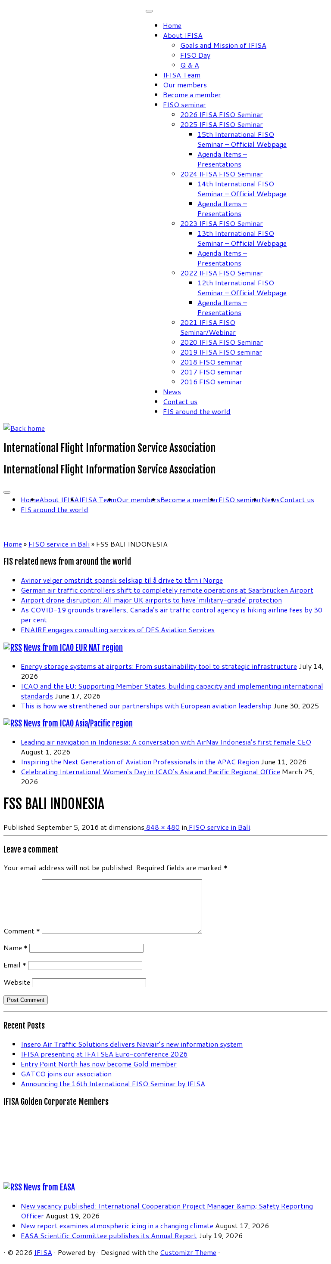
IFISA (43, 1252)
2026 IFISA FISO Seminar (221, 114)
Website (16, 982)
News (172, 391)
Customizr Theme (188, 1252)
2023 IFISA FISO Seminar (221, 223)
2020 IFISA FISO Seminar (221, 342)
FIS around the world (197, 411)
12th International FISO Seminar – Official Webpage (242, 287)
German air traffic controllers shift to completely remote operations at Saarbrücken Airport (167, 590)
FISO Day (195, 55)
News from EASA (49, 1187)
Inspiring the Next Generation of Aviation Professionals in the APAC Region (140, 761)
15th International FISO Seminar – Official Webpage (242, 139)
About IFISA (183, 35)
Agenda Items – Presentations (222, 159)
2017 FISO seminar (211, 372)
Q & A (189, 65)
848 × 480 (162, 827)
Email (14, 965)
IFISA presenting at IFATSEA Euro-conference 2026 (104, 1054)
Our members (185, 85)
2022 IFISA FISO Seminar (221, 273)
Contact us (180, 401)
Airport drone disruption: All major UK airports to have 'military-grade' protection (151, 600)
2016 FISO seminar (211, 381)
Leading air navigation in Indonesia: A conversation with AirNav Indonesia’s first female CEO (166, 742)
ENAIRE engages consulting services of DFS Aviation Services (118, 629)
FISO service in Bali (59, 544)
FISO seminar (184, 104)
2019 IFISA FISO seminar (221, 352)
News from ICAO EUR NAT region (73, 648)
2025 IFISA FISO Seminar (221, 124)
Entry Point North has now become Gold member (99, 1064)
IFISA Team (181, 75)
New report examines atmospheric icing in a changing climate (117, 1225)
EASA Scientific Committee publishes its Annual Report (109, 1235)
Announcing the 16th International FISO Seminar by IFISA (113, 1083)
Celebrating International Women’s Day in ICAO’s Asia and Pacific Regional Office (150, 771)
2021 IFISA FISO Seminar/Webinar (208, 327)
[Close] (149, 11)
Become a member (192, 94)
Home (172, 25)
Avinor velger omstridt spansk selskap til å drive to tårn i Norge (122, 580)
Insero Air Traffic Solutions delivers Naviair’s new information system (132, 1044)
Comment (21, 931)
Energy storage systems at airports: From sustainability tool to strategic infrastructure (159, 666)
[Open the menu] (6, 492)
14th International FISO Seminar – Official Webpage (242, 188)
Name (15, 947)
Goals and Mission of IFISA (223, 45)
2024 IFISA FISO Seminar (221, 174)
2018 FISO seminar (211, 362)
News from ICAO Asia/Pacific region (78, 723)
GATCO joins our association (66, 1074)
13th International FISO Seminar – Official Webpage (242, 238)
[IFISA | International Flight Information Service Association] (24, 428)
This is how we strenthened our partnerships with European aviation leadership (146, 706)
